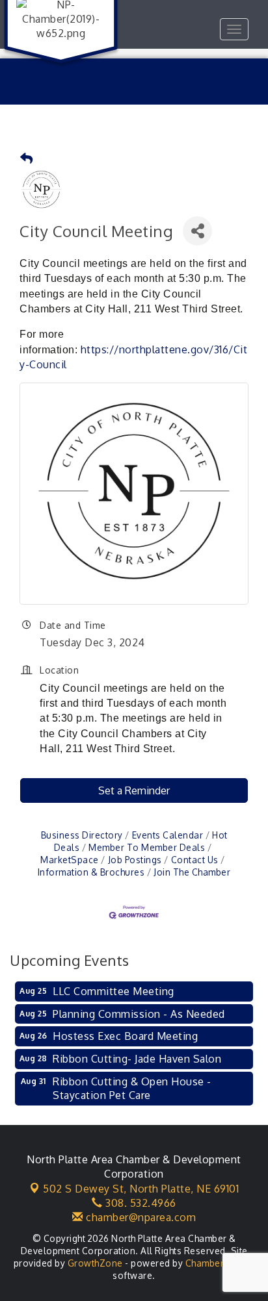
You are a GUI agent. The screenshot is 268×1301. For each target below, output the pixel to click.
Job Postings (135, 859)
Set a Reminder (134, 790)
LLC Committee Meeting (113, 991)
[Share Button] (197, 231)
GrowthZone (95, 1263)
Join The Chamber (192, 872)
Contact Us (195, 859)
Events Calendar (167, 834)
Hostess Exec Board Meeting (125, 1035)
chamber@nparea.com (139, 1217)
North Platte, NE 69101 (141, 1188)
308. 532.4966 (139, 1202)
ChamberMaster (220, 1263)
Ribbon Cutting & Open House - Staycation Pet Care (132, 1088)
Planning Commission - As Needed (139, 1013)
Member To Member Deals (146, 847)
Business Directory (82, 834)
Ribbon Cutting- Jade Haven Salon (137, 1058)
